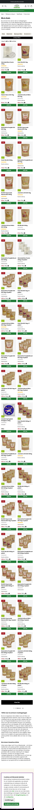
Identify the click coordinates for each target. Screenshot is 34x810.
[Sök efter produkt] (5, 6)
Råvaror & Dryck (10, 14)
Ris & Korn (27, 14)
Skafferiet (19, 14)
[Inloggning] (25, 6)
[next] (31, 34)
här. (13, 791)
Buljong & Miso (18, 34)
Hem (2, 14)
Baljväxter (9, 34)
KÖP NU (25, 268)
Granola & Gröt (28, 34)
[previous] (2, 34)
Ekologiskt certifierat (17, 1)
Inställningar (9, 800)
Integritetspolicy (21, 795)
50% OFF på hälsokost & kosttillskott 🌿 (17, 10)
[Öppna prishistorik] (8, 70)
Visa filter (17, 38)
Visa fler (17, 702)
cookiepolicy (9, 797)
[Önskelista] (28, 6)
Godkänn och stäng (11, 804)
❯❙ (23, 708)
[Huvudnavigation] (2, 6)
